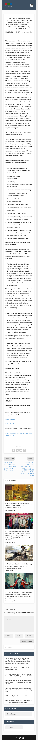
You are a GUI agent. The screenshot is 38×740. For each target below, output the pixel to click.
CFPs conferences (23, 32)
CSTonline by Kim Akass (13, 696)
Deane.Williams (10, 419)
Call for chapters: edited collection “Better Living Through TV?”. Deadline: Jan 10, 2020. (17, 505)
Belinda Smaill (9, 424)
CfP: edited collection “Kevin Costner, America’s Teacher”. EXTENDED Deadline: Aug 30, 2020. (18, 566)
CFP (15, 32)
